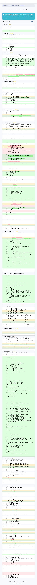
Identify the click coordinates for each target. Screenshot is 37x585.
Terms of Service (16, 581)
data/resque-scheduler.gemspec (9, 336)
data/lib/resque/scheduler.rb (8, 81)
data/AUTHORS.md (7, 33)
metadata (5, 485)
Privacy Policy (22, 581)
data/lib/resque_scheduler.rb (8, 122)
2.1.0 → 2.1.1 (22, 5)
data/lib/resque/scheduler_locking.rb (9, 109)
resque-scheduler (11, 5)
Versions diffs (17, 5)
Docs (25, 581)
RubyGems (5, 5)
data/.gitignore (6, 24)
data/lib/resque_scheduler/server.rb (9, 231)
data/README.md (7, 52)
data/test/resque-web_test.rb (8, 351)
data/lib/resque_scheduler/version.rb (9, 328)
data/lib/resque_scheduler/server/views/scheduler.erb (12, 304)
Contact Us (11, 581)
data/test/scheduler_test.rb (8, 458)
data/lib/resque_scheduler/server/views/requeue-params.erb (13, 273)
